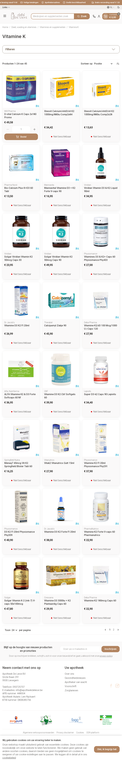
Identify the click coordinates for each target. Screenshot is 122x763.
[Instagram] (117, 686)
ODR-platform (92, 732)
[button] (61, 49)
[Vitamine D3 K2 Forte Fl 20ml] (61, 507)
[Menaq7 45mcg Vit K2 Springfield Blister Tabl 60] (21, 438)
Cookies (80, 732)
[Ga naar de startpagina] (19, 16)
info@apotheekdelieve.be (29, 690)
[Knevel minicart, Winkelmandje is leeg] (105, 16)
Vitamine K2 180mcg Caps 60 (100, 600)
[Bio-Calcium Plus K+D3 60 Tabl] (21, 163)
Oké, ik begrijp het (106, 749)
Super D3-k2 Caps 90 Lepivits (100, 394)
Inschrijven (110, 649)
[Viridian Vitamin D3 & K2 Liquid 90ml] (100, 163)
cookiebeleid (9, 757)
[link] (106, 629)
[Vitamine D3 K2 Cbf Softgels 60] (61, 369)
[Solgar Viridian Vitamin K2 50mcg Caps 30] (21, 231)
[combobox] (52, 16)
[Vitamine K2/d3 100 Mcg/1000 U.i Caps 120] (100, 300)
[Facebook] (111, 686)
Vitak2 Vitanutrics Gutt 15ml (59, 463)
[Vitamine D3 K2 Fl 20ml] (21, 300)
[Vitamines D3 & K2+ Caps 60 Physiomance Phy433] (100, 231)
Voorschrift (70, 686)
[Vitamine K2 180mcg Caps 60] (100, 575)
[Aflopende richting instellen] (118, 63)
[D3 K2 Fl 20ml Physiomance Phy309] (21, 507)
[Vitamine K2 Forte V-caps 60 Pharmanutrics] (100, 507)
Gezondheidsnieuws (75, 678)
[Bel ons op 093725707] (94, 16)
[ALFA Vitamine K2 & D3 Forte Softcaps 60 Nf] (21, 369)
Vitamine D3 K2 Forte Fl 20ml (60, 531)
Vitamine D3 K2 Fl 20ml (16, 325)
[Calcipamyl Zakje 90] (61, 300)
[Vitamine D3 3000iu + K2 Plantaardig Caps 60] (61, 575)
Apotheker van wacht (76, 682)
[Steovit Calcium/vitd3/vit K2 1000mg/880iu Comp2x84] (61, 89)
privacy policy (106, 656)
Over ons (69, 673)
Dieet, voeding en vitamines (23, 27)
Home (5, 27)
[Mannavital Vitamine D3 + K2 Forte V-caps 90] (61, 163)
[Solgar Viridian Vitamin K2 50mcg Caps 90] (61, 231)
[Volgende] (117, 629)
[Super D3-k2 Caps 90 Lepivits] (100, 369)
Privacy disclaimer (65, 732)
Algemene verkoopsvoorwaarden (38, 732)
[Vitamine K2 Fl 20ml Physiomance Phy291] (100, 438)
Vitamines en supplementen (52, 27)
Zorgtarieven (71, 690)
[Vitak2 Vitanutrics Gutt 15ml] (61, 438)
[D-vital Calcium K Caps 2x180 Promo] (21, 89)
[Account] (98, 16)
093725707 (19, 686)
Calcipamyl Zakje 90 (55, 325)
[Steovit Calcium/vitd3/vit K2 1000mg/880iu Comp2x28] (100, 89)
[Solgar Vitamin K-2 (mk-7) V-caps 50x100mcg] (21, 575)
